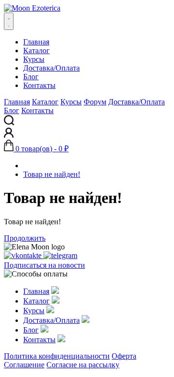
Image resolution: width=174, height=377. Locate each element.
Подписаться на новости (44, 265)
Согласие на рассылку (82, 365)
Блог (31, 76)
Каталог (36, 50)
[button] (36, 149)
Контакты (39, 85)
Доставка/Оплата (51, 68)
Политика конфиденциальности (57, 356)
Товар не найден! (51, 174)
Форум (95, 102)
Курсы (33, 59)
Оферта (124, 356)
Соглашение (24, 365)
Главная (36, 42)
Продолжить (24, 238)
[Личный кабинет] (9, 135)
